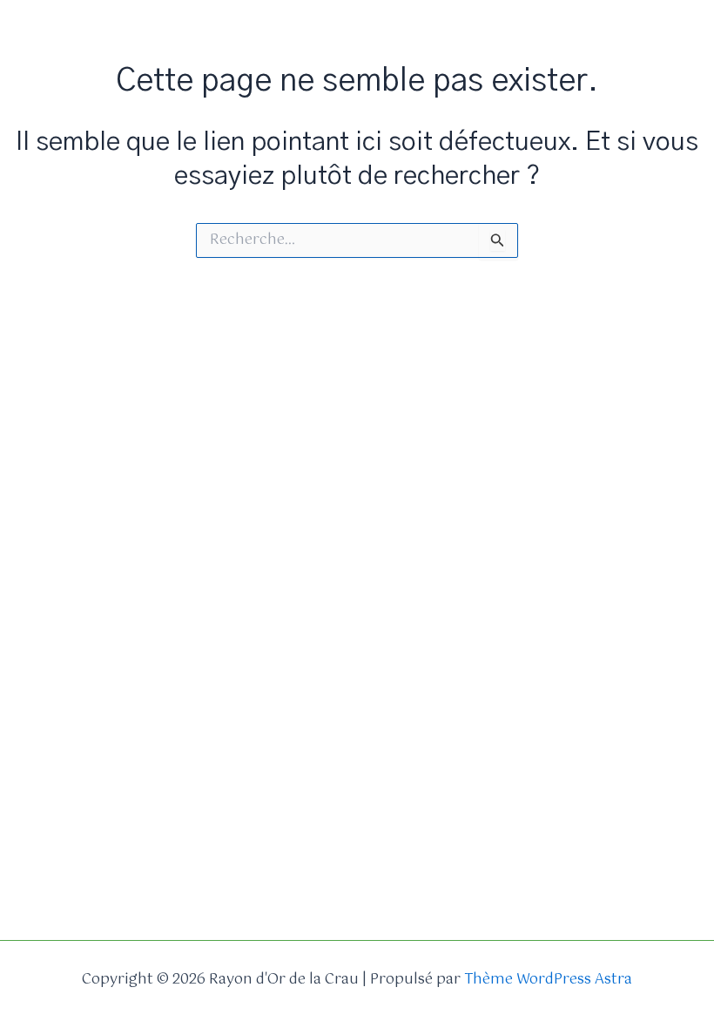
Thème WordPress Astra (548, 979)
